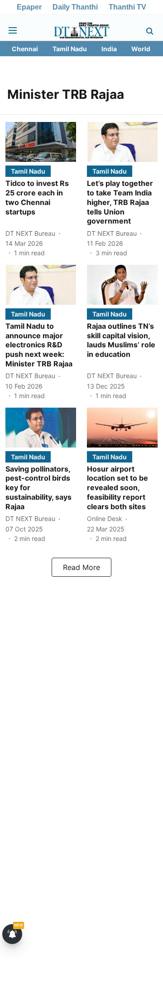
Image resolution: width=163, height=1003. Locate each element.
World (140, 49)
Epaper (29, 7)
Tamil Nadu (70, 49)
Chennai (25, 49)
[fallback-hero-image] (40, 142)
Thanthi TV (127, 7)
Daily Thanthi (75, 7)
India (109, 49)
